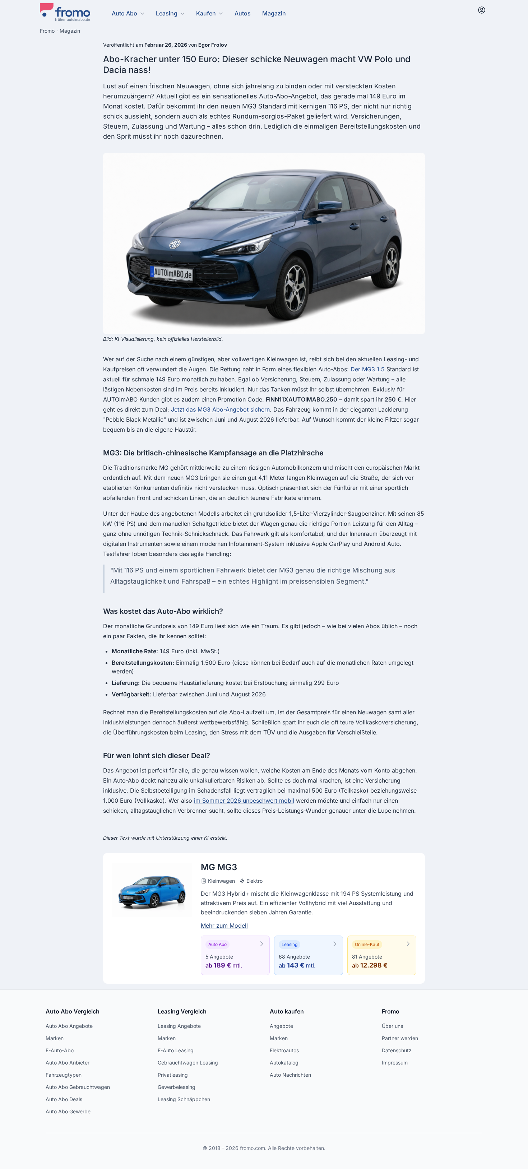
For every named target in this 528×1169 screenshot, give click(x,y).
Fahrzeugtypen (64, 1075)
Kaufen (206, 13)
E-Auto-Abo (60, 1050)
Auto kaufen (287, 1011)
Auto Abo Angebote (69, 1026)
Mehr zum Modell (224, 925)
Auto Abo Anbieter (67, 1062)
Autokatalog (284, 1062)
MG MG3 (219, 867)
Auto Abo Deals (64, 1099)
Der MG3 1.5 (368, 369)
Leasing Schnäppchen (184, 1099)
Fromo (390, 1011)
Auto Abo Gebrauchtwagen (78, 1087)
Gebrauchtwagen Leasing (188, 1062)
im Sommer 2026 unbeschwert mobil (244, 800)
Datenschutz (397, 1050)
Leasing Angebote (179, 1026)
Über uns (392, 1026)
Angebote (281, 1026)
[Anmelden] (481, 10)
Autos (243, 13)
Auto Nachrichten (290, 1075)
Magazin (274, 13)
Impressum (395, 1062)
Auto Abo (124, 13)
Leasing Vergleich (182, 1011)
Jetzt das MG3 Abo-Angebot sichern (220, 409)
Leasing (166, 13)
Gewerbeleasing (176, 1087)
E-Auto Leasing (176, 1050)
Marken (55, 1038)
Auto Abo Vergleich (72, 1011)
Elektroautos (284, 1050)
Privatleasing (173, 1075)
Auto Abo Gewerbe (68, 1111)
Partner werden (400, 1038)
